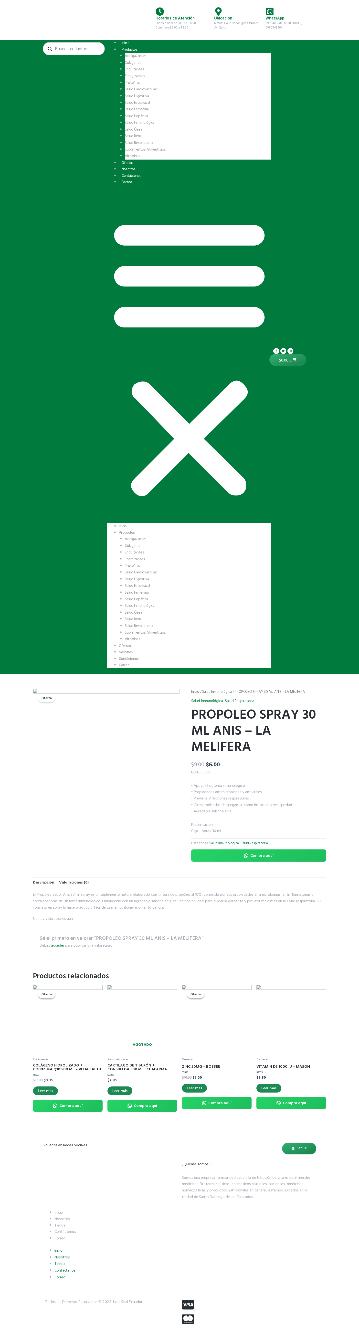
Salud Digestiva (137, 96)
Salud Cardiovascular (141, 89)
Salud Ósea (133, 129)
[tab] (43, 882)
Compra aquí (262, 855)
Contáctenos (131, 176)
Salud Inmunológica (140, 123)
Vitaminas (132, 156)
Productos (129, 49)
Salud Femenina (137, 109)
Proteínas (132, 83)
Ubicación (223, 18)
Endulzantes (134, 69)
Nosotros (129, 169)
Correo (127, 182)
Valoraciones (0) (74, 882)
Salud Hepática (136, 116)
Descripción (43, 882)
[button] (189, 357)
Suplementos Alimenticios (145, 149)
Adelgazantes (136, 56)
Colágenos (133, 63)
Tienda (59, 1225)
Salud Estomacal (137, 103)
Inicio (125, 43)
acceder (57, 945)
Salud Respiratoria (139, 143)
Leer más (45, 1091)
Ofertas (128, 163)
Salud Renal (133, 136)
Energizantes (135, 76)
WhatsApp (274, 18)
